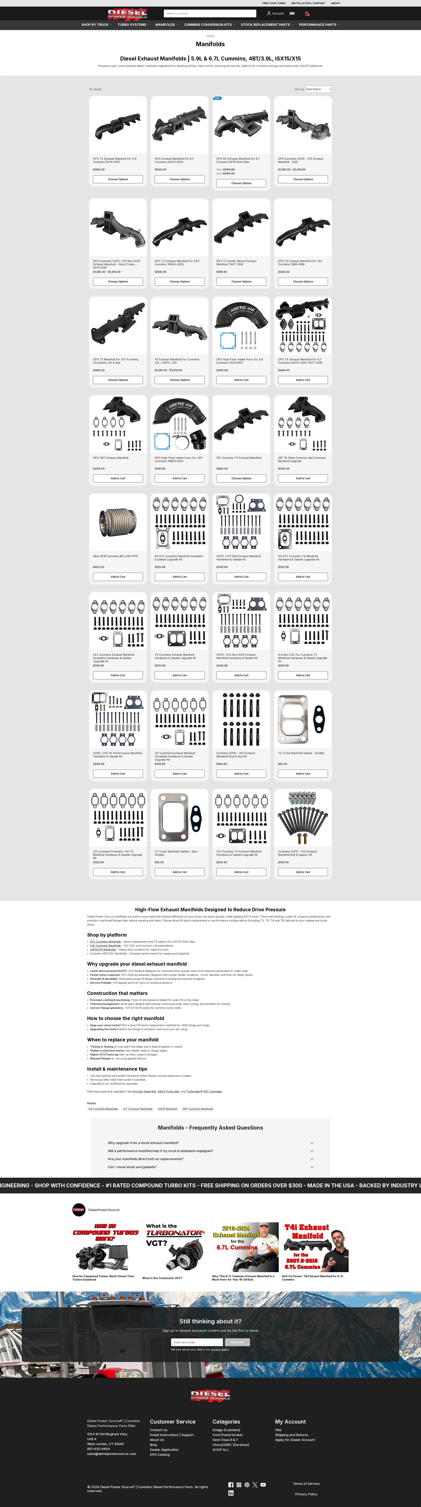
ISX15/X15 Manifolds (103, 949)
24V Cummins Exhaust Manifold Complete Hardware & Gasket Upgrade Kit (113, 658)
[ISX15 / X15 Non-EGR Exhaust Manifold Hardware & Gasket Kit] (241, 621)
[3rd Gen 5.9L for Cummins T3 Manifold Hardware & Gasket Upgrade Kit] (303, 621)
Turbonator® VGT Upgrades (204, 1091)
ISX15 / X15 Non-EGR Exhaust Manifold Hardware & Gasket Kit (237, 656)
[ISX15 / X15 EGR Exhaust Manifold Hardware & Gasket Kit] (241, 522)
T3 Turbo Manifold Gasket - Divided (301, 753)
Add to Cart (241, 380)
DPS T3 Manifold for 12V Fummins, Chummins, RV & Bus (116, 361)
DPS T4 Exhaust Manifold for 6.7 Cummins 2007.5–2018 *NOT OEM (300, 361)
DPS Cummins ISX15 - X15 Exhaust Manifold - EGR (300, 160)
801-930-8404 (98, 1449)
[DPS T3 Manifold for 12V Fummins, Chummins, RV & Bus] (118, 325)
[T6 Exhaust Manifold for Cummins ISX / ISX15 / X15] (179, 325)
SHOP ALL (220, 1450)
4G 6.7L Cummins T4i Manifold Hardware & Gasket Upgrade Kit (298, 558)
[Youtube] (263, 1484)
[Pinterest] (247, 1484)
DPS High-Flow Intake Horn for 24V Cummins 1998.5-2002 (178, 459)
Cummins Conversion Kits (208, 25)
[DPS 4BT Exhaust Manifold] (118, 424)
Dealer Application (164, 1450)
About (336, 3)
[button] (292, 13)
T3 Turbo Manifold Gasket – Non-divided (176, 853)
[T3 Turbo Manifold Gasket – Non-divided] (179, 817)
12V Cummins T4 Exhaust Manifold (238, 457)
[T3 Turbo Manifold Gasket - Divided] (303, 719)
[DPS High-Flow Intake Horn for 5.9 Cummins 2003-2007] (241, 325)
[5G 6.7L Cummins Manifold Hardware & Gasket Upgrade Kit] (179, 522)
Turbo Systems (132, 25)
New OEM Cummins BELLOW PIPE (115, 556)
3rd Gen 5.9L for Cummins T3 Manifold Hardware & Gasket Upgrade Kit (302, 658)
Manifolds (165, 25)
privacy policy (220, 1349)
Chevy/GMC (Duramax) (230, 1445)
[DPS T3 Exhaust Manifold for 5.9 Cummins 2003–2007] (118, 125)
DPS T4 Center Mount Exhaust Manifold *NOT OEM (236, 262)
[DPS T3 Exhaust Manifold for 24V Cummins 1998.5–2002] (179, 227)
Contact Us (158, 1430)
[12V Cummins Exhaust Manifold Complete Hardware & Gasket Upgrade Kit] (179, 719)
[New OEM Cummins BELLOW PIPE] (118, 522)
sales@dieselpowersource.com (111, 1454)
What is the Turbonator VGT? (162, 1278)
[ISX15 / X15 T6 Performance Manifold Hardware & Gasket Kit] (118, 719)
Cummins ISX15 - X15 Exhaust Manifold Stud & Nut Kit (235, 754)
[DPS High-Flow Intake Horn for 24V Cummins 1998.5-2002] (179, 424)
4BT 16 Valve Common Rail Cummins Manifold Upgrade (302, 459)
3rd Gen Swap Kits (144, 1091)
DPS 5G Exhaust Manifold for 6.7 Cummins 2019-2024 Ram (238, 160)
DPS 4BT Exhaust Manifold (110, 457)
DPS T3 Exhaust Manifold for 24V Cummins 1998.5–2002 (177, 262)
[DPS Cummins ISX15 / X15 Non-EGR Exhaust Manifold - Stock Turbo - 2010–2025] (118, 227)
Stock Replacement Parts (265, 25)
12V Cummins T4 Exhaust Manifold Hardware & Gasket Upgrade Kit (238, 853)
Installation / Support (308, 3)
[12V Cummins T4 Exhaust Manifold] (241, 424)
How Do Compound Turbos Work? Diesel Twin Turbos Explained (103, 1278)
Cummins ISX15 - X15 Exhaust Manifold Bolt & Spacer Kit (297, 853)
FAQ (278, 1430)
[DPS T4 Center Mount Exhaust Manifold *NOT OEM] (241, 227)
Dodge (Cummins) (226, 1430)
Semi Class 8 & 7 (225, 1440)
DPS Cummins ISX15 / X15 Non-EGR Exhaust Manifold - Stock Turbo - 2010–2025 (116, 264)
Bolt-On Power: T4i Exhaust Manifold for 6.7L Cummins (312, 1278)
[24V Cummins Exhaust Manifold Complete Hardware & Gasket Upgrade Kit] (118, 621)
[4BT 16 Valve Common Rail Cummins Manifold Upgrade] (303, 424)
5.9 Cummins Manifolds (103, 1109)
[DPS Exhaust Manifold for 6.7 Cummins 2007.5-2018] (179, 125)
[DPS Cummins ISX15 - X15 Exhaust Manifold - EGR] (303, 125)
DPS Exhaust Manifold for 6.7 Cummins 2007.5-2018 (174, 160)
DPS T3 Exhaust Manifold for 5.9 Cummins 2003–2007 (114, 160)
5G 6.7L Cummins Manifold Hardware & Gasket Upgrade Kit (179, 558)
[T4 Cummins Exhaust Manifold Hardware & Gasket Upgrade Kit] (179, 621)
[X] (255, 1484)
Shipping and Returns (291, 1435)
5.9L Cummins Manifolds (105, 945)
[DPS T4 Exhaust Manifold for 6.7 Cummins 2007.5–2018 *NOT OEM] (303, 325)
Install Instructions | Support (172, 1435)
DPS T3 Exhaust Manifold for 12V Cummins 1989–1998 (300, 262)
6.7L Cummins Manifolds (105, 941)
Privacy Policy (306, 1494)
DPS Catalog (160, 1455)
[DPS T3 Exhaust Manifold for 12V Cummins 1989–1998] (303, 227)
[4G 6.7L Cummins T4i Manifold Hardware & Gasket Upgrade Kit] (303, 522)
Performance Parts (317, 25)
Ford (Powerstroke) (227, 1435)
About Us (157, 1440)
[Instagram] (239, 1484)
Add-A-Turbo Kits (168, 1091)
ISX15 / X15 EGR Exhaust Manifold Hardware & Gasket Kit (238, 558)
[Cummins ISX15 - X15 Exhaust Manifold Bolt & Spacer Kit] (303, 817)
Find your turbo (274, 3)
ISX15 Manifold (167, 1109)
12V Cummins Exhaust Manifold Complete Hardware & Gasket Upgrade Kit (175, 756)
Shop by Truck (95, 25)
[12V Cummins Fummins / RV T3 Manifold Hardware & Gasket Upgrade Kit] (118, 817)
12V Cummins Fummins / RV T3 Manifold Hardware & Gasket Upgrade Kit (117, 855)
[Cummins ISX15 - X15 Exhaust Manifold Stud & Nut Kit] (241, 719)
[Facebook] (231, 1484)
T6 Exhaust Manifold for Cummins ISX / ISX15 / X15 (177, 361)
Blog (153, 1445)
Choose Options (118, 179)
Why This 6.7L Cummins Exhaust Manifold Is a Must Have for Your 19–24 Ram (243, 1278)
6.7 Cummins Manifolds (137, 1109)
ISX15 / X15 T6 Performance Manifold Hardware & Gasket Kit (117, 754)
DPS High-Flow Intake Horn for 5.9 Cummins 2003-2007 (239, 361)
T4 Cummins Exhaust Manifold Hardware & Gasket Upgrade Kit (175, 656)
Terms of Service (306, 1484)
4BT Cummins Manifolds (197, 1109)
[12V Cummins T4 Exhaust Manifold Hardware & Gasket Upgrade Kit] (241, 817)
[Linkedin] (231, 1493)
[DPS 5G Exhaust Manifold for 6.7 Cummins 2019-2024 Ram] (241, 125)
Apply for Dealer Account (295, 1440)
